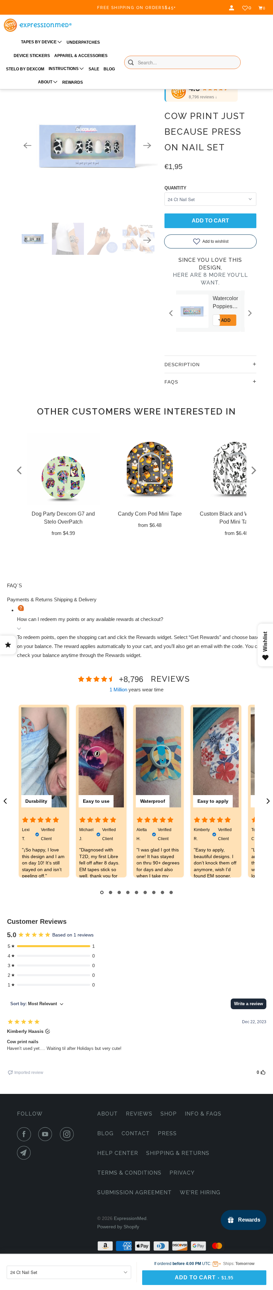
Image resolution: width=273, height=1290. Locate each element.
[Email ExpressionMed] (25, 1153)
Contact (136, 1133)
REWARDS (72, 82)
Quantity (175, 187)
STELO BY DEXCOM (25, 69)
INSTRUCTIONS (64, 68)
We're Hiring (200, 1192)
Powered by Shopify (118, 1226)
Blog (105, 1133)
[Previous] (27, 145)
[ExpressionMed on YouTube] (46, 1134)
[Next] (147, 145)
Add (233, 320)
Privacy (182, 1173)
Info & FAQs (203, 1114)
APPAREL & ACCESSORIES (81, 55)
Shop (168, 1114)
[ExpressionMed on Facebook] (25, 1134)
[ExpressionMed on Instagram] (68, 1134)
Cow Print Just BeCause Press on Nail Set (204, 131)
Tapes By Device (39, 42)
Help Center (117, 1153)
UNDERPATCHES (83, 42)
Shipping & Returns (177, 1153)
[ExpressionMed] (37, 25)
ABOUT (45, 82)
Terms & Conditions (129, 1173)
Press (167, 1133)
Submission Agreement (134, 1192)
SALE (94, 69)
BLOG (109, 69)
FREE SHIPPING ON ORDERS (136, 7)
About (107, 1114)
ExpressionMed (130, 1218)
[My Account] (232, 8)
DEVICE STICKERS (32, 55)
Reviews (139, 1114)
